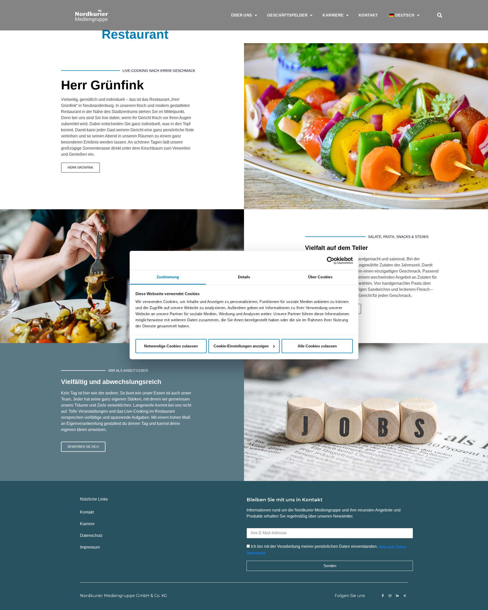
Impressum (90, 547)
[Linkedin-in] (397, 596)
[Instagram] (390, 596)
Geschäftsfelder (287, 15)
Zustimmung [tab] (168, 277)
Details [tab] (244, 277)
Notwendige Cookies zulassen (171, 346)
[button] (440, 15)
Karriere (333, 15)
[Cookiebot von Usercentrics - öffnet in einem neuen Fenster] (330, 260)
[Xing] (405, 596)
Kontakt (368, 15)
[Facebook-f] (383, 596)
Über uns (241, 15)
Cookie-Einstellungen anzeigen (241, 346)
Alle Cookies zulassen (317, 346)
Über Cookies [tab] (320, 277)
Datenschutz (91, 535)
